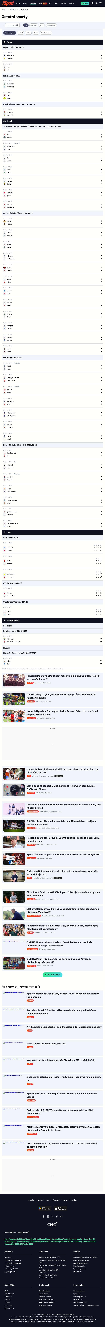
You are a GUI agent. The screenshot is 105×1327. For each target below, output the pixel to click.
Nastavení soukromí (16, 1321)
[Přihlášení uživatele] (92, 3)
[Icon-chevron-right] (21, 25)
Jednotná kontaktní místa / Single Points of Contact (51, 1321)
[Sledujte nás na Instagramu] (48, 1216)
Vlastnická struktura (29, 1321)
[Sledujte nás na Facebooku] (43, 1216)
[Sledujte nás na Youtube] (61, 1216)
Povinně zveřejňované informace (85, 1321)
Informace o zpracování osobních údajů (77, 1319)
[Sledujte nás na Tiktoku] (57, 1216)
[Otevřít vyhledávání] (96, 3)
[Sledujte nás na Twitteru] (52, 1216)
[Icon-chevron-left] (3, 25)
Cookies (92, 1319)
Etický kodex (70, 1321)
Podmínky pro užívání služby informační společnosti (50, 1319)
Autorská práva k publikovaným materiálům (21, 1319)
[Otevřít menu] (100, 3)
